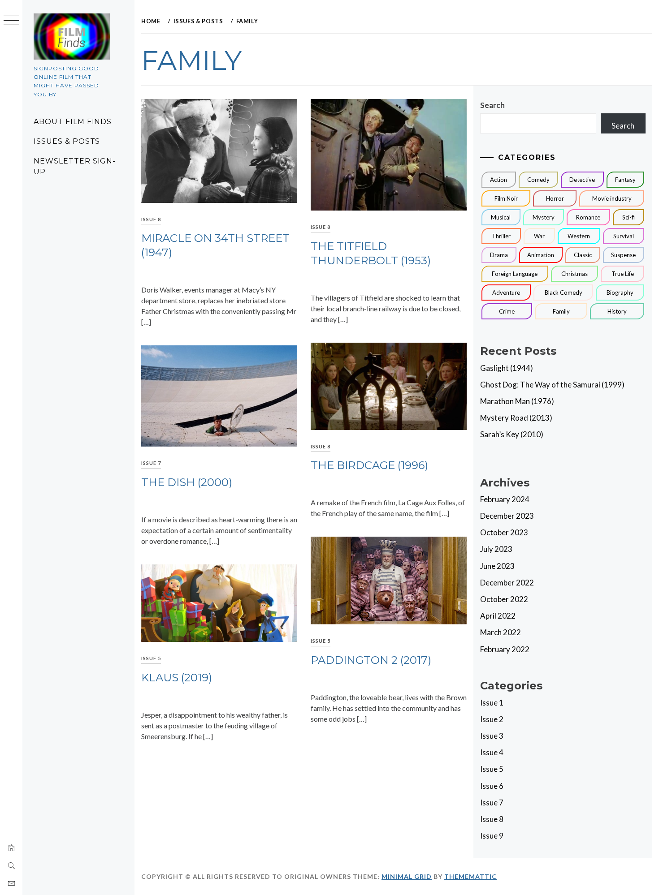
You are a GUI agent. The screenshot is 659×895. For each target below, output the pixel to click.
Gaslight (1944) (506, 368)
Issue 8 (151, 219)
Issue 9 (491, 835)
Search (492, 105)
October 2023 (504, 532)
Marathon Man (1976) (517, 401)
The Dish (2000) (186, 482)
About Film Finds (73, 121)
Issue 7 (151, 463)
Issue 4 (491, 752)
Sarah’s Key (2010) (511, 434)
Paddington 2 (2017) (371, 660)
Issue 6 (491, 786)
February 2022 (504, 649)
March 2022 (500, 632)
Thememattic (470, 876)
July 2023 (496, 549)
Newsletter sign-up (75, 166)
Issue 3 (491, 735)
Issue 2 (491, 719)
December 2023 (507, 516)
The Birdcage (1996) (369, 465)
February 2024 (504, 499)
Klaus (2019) (176, 677)
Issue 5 (320, 641)
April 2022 (498, 615)
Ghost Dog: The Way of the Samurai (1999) (552, 384)
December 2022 (507, 582)
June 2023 (497, 566)
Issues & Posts (67, 141)
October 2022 (504, 599)
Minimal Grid (407, 876)
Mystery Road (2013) (516, 417)
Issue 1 (491, 702)
